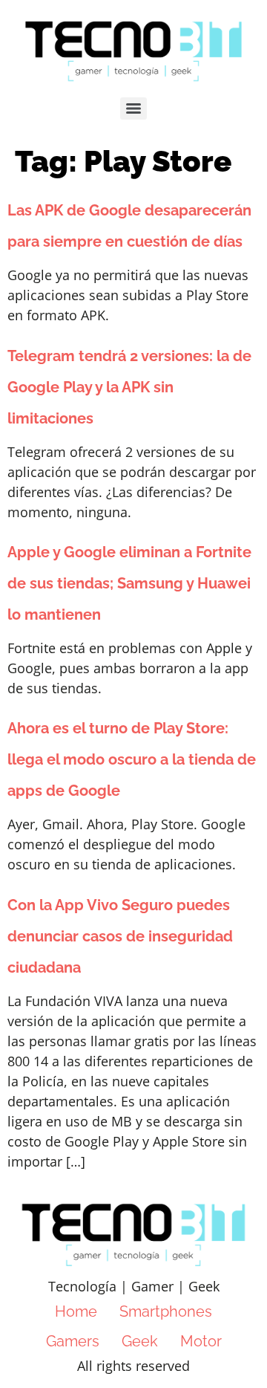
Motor (201, 1341)
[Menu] (133, 108)
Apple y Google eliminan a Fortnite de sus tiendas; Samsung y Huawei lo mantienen (129, 583)
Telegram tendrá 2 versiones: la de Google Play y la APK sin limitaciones (129, 387)
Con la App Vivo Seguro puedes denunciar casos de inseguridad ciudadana (120, 936)
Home (76, 1311)
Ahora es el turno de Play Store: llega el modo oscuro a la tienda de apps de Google (131, 759)
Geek (140, 1341)
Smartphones (165, 1311)
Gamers (72, 1341)
